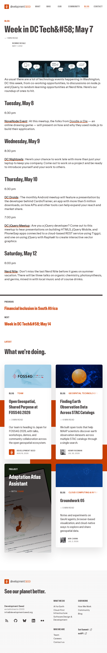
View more (27, 508)
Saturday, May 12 (20, 253)
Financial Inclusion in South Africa (31, 308)
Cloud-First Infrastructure (60, 611)
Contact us (59, 642)
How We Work (84, 607)
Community (74, 6)
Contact (98, 6)
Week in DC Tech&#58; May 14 (27, 324)
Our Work (83, 601)
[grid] (53, 461)
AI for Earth (59, 607)
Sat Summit (83, 629)
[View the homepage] (17, 6)
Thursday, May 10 (20, 179)
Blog (86, 6)
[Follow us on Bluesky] (24, 620)
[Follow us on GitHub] (15, 620)
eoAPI (80, 633)
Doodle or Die (79, 121)
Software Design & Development (63, 618)
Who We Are (59, 629)
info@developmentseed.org (18, 612)
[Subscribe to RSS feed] (6, 620)
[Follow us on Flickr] (42, 620)
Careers (58, 639)
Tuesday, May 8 (19, 103)
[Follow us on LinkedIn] (33, 620)
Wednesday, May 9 (22, 141)
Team (56, 635)
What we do (59, 601)
